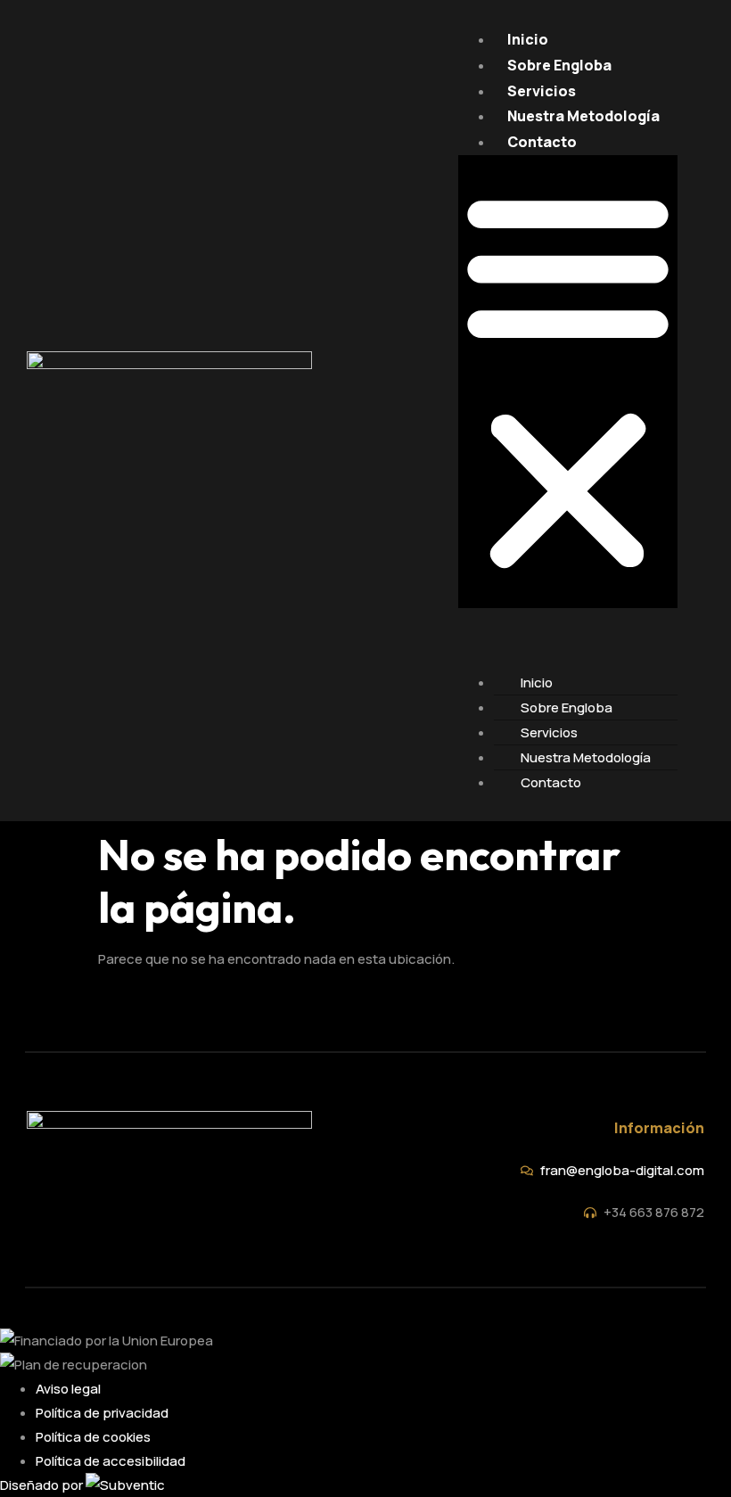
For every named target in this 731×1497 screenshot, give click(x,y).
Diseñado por (43, 1485)
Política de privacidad (102, 1412)
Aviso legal (68, 1388)
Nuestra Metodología (583, 116)
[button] (568, 381)
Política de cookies (93, 1436)
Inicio (527, 39)
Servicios (541, 91)
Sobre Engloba (559, 65)
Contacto (542, 142)
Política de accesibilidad (110, 1461)
